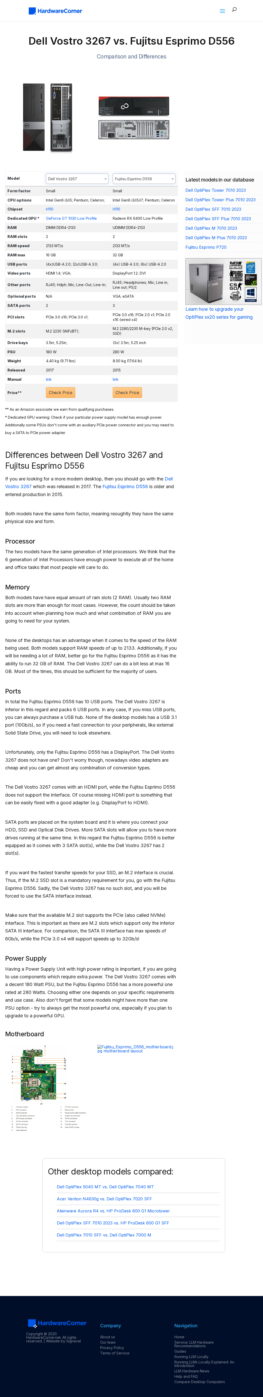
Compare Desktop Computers (199, 1382)
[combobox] (77, 179)
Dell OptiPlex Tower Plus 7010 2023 (220, 199)
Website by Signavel (63, 1341)
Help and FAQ (186, 1376)
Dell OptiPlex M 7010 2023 (211, 228)
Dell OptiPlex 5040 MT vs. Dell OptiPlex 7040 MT (105, 1186)
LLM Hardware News (191, 1371)
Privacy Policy (112, 1347)
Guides (180, 1351)
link (49, 379)
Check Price (60, 392)
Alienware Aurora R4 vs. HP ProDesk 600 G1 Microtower (113, 1210)
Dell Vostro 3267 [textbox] (62, 179)
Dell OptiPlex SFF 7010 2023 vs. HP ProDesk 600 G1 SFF (113, 1222)
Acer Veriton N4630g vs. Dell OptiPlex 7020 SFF (104, 1198)
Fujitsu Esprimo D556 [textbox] (133, 179)
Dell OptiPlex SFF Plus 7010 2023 (218, 218)
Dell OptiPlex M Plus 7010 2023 (216, 237)
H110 (49, 209)
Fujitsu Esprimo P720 (206, 247)
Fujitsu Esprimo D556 (125, 486)
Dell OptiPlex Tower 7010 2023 (215, 190)
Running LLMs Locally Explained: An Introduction (204, 1364)
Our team (108, 1342)
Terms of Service (114, 1353)
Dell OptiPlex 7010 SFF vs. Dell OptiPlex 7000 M (104, 1235)
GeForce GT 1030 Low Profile (71, 218)
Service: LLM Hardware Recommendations (194, 1344)
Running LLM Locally (191, 1356)
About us (107, 1337)
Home (179, 1337)
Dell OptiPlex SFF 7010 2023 (213, 209)
